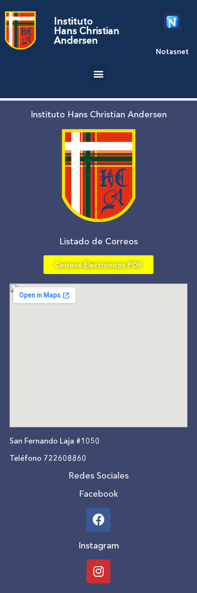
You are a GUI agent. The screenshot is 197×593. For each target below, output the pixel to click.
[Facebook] (98, 520)
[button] (99, 73)
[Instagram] (98, 571)
